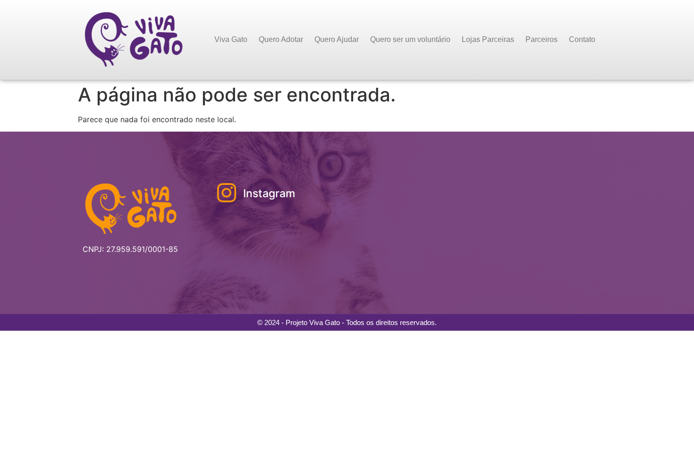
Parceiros (541, 39)
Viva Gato (230, 39)
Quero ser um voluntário (410, 39)
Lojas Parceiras (488, 39)
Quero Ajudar (336, 39)
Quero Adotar (281, 39)
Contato (582, 39)
